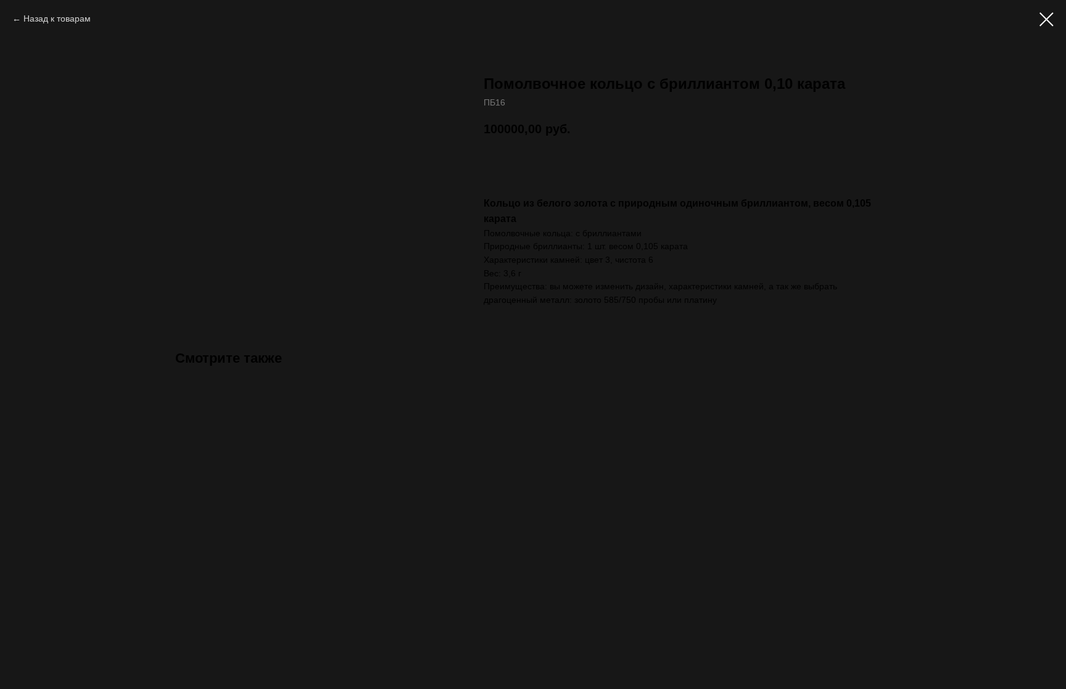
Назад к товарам (57, 18)
